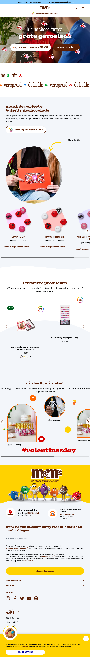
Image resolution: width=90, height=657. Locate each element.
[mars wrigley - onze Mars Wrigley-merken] (13, 611)
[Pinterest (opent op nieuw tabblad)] (36, 598)
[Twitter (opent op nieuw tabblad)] (22, 598)
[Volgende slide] (82, 326)
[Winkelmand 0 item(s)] (83, 8)
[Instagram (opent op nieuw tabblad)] (8, 598)
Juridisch (9, 626)
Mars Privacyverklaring (16, 548)
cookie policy (22, 647)
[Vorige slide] (7, 326)
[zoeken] (77, 8)
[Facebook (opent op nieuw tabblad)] (15, 598)
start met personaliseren (16, 247)
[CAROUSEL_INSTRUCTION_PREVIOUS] (3, 421)
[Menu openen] (7, 8)
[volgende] (87, 231)
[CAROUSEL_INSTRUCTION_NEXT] (87, 421)
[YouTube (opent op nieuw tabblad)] (29, 598)
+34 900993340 (67, 514)
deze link (27, 561)
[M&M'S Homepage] (45, 8)
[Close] (86, 638)
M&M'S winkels (33, 513)
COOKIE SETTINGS (12, 618)
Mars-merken (47, 556)
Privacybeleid (11, 622)
